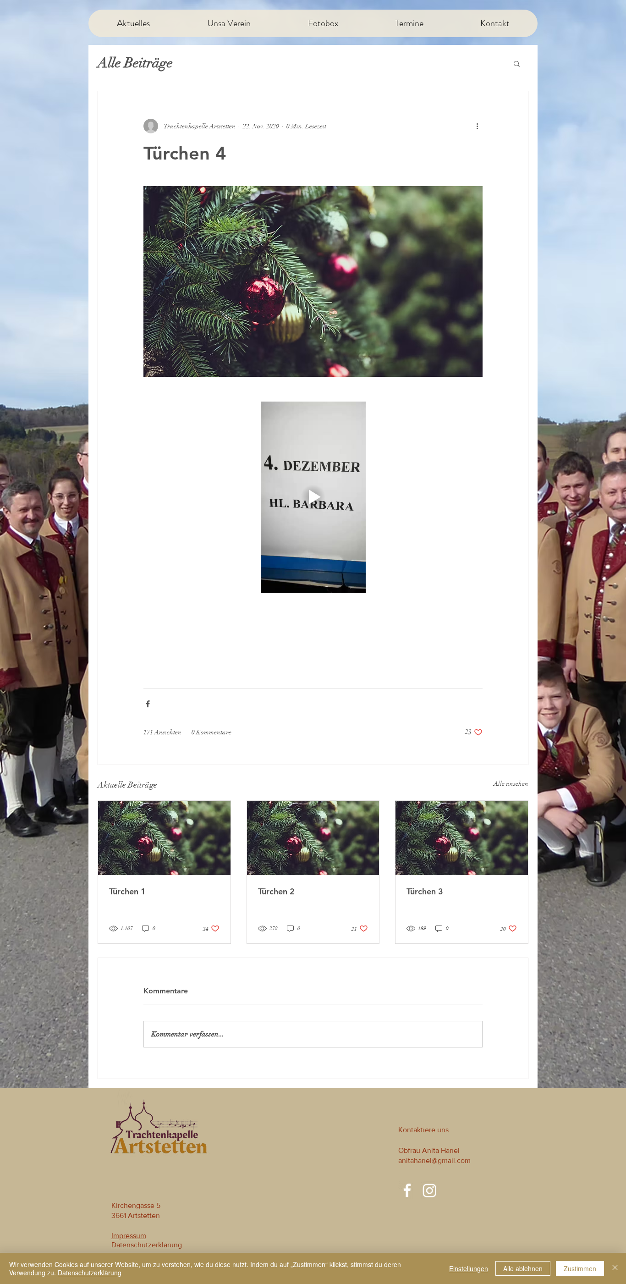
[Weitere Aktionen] (477, 126)
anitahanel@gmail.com (434, 1160)
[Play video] (313, 497)
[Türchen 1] (164, 838)
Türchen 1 (127, 891)
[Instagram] (430, 1190)
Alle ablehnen (523, 1268)
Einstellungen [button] (468, 1268)
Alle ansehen (511, 784)
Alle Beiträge (135, 63)
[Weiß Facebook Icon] (407, 1190)
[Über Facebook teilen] (147, 704)
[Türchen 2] (313, 838)
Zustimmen (580, 1268)
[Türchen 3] (461, 838)
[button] (516, 63)
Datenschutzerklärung (89, 1272)
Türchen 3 (424, 891)
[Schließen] (615, 1268)
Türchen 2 (276, 891)
